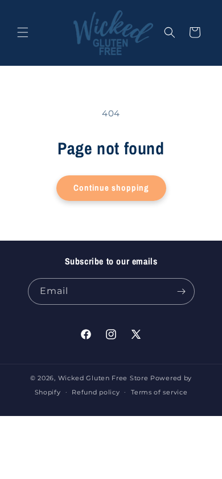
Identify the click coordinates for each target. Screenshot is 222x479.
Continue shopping (111, 188)
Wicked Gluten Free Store (103, 378)
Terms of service (159, 392)
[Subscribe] (181, 291)
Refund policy (96, 392)
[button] (22, 32)
